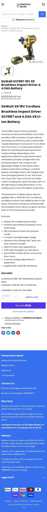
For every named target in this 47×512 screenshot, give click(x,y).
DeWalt (7, 92)
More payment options (23, 311)
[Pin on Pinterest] (18, 333)
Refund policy (36, 501)
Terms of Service (21, 501)
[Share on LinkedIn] (13, 333)
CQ (23, 507)
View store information (12, 323)
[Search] (42, 14)
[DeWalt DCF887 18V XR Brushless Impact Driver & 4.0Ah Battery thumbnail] (7, 71)
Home (4, 26)
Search (8, 501)
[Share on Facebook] (3, 333)
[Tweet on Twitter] (8, 333)
